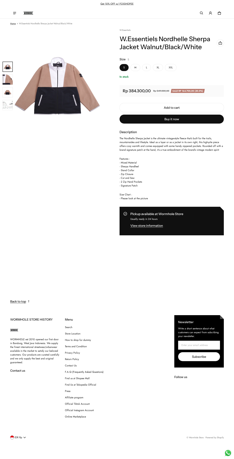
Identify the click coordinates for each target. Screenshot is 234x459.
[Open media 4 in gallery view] (8, 105)
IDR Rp (18, 437)
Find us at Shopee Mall (77, 378)
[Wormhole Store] (28, 13)
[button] (201, 13)
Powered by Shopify (215, 437)
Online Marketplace (75, 416)
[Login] (210, 13)
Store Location (72, 333)
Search (68, 327)
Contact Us (71, 365)
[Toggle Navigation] (14, 13)
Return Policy (72, 359)
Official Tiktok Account (77, 404)
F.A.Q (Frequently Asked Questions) (84, 372)
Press (67, 391)
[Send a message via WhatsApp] (228, 453)
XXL (171, 67)
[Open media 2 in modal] (57, 85)
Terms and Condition (76, 346)
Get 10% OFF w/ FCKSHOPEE (117, 4)
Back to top (18, 301)
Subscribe (199, 357)
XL (158, 67)
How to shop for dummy (78, 340)
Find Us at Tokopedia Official (80, 385)
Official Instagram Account (79, 410)
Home (13, 23)
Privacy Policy (72, 353)
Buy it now (171, 119)
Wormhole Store (196, 437)
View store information (146, 226)
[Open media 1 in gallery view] (8, 67)
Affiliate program (74, 397)
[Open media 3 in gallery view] (8, 92)
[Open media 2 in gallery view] (8, 79)
